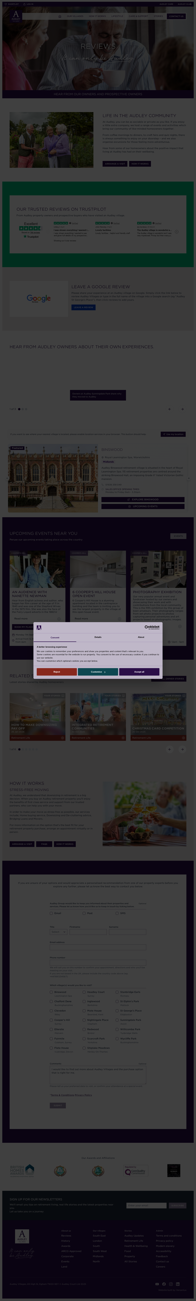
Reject (57, 672)
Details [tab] (98, 637)
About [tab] (141, 637)
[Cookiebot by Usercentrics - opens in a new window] (146, 627)
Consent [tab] (55, 637)
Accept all (139, 672)
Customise (96, 672)
